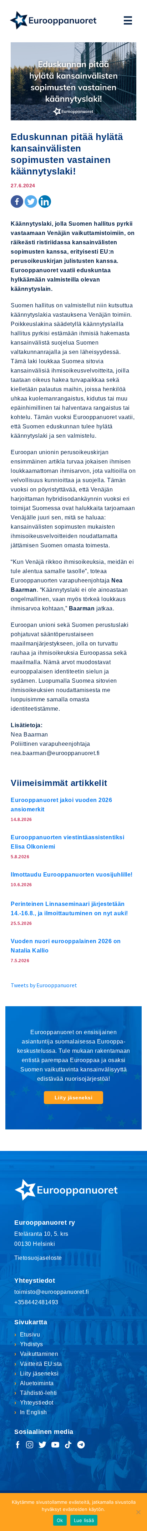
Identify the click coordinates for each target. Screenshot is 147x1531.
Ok (60, 1520)
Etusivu (30, 1334)
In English (33, 1412)
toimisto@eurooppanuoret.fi (51, 1292)
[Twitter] (31, 201)
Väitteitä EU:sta (41, 1364)
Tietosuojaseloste (38, 1258)
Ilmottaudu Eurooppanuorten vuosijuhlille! (72, 875)
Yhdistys (31, 1344)
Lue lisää (84, 1520)
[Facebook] (17, 201)
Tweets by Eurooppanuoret (44, 985)
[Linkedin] (45, 201)
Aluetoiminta (37, 1383)
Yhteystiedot (37, 1403)
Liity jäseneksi (74, 1097)
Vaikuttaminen (39, 1354)
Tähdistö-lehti (38, 1393)
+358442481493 (36, 1302)
